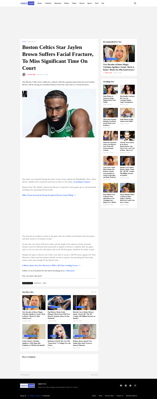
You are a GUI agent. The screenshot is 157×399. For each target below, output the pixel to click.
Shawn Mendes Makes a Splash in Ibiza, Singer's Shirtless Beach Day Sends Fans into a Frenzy (127, 198)
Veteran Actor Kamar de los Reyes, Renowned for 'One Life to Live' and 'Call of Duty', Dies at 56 (127, 146)
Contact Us (120, 396)
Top (102, 3)
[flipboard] (126, 385)
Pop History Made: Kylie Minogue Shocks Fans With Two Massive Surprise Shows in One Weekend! (59, 315)
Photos (66, 3)
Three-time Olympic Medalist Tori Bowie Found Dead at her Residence (109, 122)
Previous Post (25, 375)
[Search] (135, 3)
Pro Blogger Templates (34, 396)
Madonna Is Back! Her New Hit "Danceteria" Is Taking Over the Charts (59, 343)
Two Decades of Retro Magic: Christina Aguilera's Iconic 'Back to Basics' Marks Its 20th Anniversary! (33, 315)
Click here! (70, 271)
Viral (96, 3)
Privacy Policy (109, 396)
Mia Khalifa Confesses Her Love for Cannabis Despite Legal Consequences (127, 99)
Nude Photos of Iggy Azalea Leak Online (126, 120)
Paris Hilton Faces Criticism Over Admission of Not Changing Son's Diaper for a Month (109, 198)
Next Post (94, 375)
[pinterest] (130, 385)
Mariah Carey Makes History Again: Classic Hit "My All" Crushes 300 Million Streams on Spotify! (84, 315)
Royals (82, 3)
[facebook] (121, 385)
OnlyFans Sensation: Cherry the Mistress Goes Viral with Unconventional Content (110, 146)
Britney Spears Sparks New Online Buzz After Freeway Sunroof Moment (82, 343)
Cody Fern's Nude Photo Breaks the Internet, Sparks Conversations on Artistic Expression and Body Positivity (109, 172)
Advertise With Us (131, 396)
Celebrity (48, 3)
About (100, 396)
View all (93, 292)
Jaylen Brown (32, 41)
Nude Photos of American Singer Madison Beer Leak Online (109, 99)
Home (40, 3)
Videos (74, 3)
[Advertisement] (78, 21)
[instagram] (135, 385)
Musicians (57, 3)
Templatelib (46, 396)
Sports (89, 3)
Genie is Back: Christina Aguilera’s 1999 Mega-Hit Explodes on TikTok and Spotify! (33, 343)
